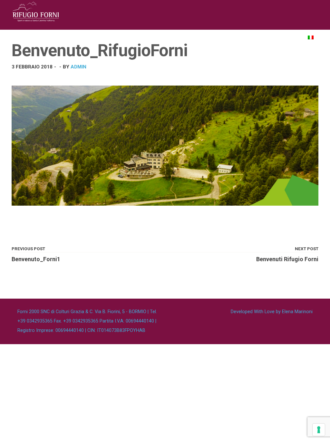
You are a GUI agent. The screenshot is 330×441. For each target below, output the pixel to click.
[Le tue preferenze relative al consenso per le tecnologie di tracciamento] (319, 430)
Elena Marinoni (297, 311)
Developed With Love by (272, 311)
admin (78, 67)
